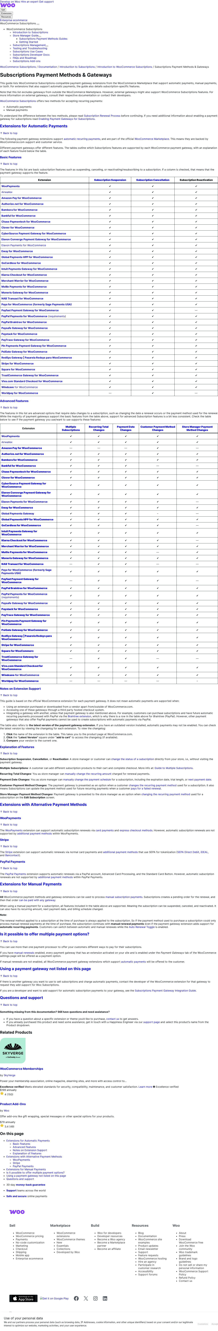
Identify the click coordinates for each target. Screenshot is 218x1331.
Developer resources (109, 1236)
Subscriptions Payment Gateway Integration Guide (165, 990)
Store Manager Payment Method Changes (197, 428)
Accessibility (145, 1271)
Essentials (63, 1245)
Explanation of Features (17, 747)
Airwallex (6, 192)
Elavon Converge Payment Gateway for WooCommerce (36, 239)
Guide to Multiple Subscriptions (174, 768)
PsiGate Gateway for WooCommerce (24, 351)
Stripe (4, 840)
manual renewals (24, 952)
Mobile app (22, 1255)
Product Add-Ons (13, 1104)
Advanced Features (14, 401)
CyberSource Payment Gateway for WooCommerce (33, 233)
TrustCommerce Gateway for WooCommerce (30, 375)
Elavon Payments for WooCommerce (23, 245)
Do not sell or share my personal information (193, 1266)
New (59, 1242)
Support (11, 1190)
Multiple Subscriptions (71, 428)
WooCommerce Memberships (21, 1069)
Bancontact (12, 855)
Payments (22, 1239)
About (182, 1233)
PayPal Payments (12, 862)
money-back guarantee (30, 1184)
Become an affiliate (109, 1248)
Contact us (185, 1280)
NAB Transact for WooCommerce (22, 298)
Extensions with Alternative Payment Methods (43, 804)
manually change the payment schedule (87, 779)
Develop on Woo (10, 1)
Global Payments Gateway (17, 513)
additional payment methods (34, 833)
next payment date (199, 779)
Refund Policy (187, 1277)
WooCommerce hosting (152, 1258)
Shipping (21, 1252)
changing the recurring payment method (165, 794)
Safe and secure (16, 1196)
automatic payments (133, 961)
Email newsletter (148, 1248)
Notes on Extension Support (20, 689)
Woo (6, 1110)
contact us (112, 1018)
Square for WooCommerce (18, 369)
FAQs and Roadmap (24, 57)
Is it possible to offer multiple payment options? (44, 934)
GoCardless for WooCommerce (21, 263)
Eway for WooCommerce (17, 251)
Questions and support (21, 997)
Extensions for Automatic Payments (33, 126)
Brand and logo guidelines (188, 1260)
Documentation (47, 66)
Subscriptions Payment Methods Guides (43, 38)
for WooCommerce (19, 387)
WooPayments (10, 818)
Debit (196, 852)
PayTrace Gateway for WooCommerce (25, 339)
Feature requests (148, 1255)
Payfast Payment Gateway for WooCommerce (30, 310)
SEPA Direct (184, 852)
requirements (57, 316)
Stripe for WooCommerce (17, 363)
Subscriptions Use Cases (28, 51)
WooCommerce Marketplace (152, 138)
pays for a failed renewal (146, 788)
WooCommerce (25, 1233)
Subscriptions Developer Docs (31, 54)
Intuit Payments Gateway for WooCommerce (29, 268)
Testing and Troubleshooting (30, 48)
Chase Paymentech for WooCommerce (25, 221)
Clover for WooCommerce (17, 227)
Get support (46, 1)
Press (182, 1236)
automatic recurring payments (82, 138)
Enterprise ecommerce (29, 1258)
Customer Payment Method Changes (157, 428)
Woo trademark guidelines (188, 1253)
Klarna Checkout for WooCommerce (24, 274)
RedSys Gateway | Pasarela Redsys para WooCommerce (36, 357)
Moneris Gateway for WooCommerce (24, 292)
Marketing (22, 1245)
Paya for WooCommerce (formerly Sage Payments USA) (36, 304)
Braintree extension (79, 716)
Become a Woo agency (111, 1239)
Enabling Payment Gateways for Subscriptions (67, 118)
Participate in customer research (149, 1266)
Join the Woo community (187, 1247)
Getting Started (28, 41)
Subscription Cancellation (152, 179)
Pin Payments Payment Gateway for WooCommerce (33, 345)
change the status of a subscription (132, 759)
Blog (141, 1233)
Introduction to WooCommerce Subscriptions (124, 66)
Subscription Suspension (110, 179)
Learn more (145, 1086)
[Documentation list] (38, 24)
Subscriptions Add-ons (26, 61)
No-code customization (30, 1242)
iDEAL (204, 852)
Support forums (147, 1274)
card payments (105, 830)
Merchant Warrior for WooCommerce (25, 280)
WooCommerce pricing (30, 1236)
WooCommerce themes (71, 1239)
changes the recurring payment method (153, 785)
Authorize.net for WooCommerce (22, 203)
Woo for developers (109, 1233)
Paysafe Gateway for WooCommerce (24, 328)
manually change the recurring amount (88, 773)
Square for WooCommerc (17, 650)
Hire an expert (30, 1)
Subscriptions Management (29, 45)
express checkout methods (136, 830)
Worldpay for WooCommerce (19, 393)
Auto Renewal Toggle (142, 927)
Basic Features (11, 157)
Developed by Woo (68, 1252)
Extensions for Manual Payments (31, 884)
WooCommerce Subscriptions (18, 23)
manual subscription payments (123, 897)
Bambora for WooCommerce (19, 209)
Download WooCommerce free (191, 1241)
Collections (63, 1248)
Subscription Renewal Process (102, 115)
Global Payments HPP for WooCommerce (27, 257)
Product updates (148, 1245)
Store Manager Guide (25, 35)
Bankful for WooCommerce (18, 215)
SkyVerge (9, 1075)
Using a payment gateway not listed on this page (45, 968)
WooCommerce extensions (66, 1234)
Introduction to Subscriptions (30, 32)
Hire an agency (147, 1261)
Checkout (21, 1248)
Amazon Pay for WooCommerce (21, 198)
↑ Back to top (8, 133)
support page (151, 1022)
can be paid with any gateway (37, 900)
